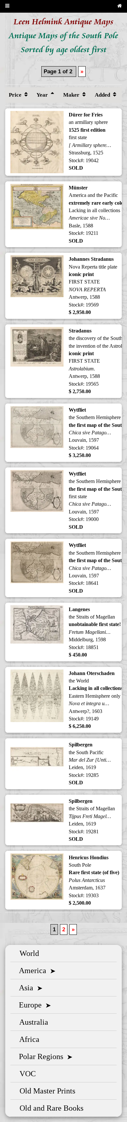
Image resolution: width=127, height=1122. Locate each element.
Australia (32, 1022)
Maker (72, 95)
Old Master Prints (45, 1091)
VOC (26, 1073)
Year (42, 95)
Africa (27, 1039)
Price (16, 95)
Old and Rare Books (49, 1108)
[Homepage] (119, 6)
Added (103, 95)
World (27, 953)
